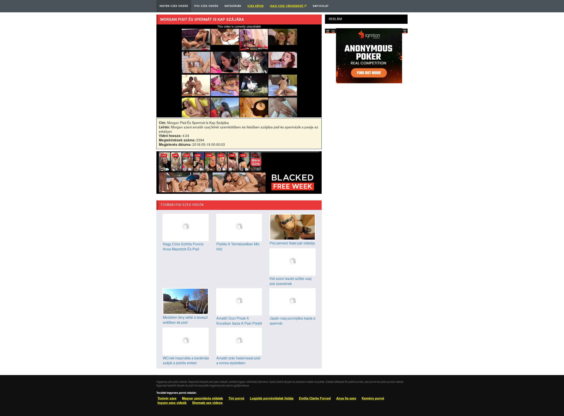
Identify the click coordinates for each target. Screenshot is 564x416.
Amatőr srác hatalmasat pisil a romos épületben (238, 360)
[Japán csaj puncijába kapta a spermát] (292, 301)
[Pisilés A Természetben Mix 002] (239, 227)
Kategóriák (232, 6)
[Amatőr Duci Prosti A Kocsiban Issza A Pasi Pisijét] (239, 301)
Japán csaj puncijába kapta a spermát (292, 321)
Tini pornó (236, 398)
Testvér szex (167, 398)
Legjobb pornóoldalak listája (271, 398)
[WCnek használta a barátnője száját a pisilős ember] (185, 341)
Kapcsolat (321, 6)
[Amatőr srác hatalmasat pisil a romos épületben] (239, 341)
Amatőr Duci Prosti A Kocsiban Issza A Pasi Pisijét (239, 321)
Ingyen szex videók (172, 402)
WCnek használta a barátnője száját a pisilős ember (186, 360)
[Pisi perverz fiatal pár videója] (292, 226)
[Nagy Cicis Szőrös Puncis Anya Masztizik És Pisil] (185, 227)
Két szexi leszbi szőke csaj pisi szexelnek (291, 281)
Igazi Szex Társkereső (287, 6)
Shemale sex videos (207, 402)
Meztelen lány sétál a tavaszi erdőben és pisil (185, 320)
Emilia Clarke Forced (315, 398)
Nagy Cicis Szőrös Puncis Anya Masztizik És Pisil (183, 246)
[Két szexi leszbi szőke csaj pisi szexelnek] (292, 261)
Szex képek (255, 6)
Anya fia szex (346, 398)
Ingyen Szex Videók (174, 6)
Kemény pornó (373, 398)
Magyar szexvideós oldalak (202, 398)
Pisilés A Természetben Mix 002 (238, 246)
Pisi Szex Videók (206, 6)
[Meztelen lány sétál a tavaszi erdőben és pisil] (185, 301)
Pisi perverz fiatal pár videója (292, 243)
